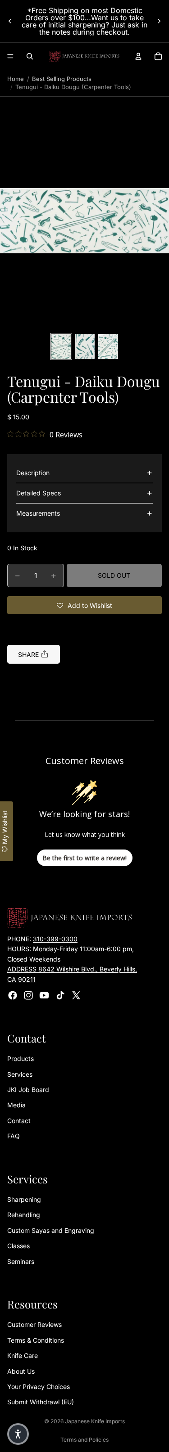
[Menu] (10, 56)
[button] (84, 220)
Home (15, 78)
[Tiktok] (60, 995)
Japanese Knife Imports (95, 1421)
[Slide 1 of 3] (61, 346)
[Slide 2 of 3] (85, 346)
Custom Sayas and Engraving (50, 1230)
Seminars (20, 1261)
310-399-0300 (55, 939)
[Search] (30, 56)
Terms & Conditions (35, 1340)
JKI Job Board (28, 1089)
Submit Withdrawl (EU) (40, 1402)
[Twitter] (76, 995)
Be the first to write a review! (84, 858)
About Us (21, 1371)
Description (33, 473)
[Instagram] (28, 995)
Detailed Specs (38, 493)
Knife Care (22, 1356)
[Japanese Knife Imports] (84, 56)
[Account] (138, 56)
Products (20, 1059)
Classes (18, 1246)
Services (19, 1074)
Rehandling (23, 1215)
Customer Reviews (34, 1325)
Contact (19, 1120)
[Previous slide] (10, 21)
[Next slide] (159, 21)
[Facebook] (12, 995)
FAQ (13, 1136)
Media (16, 1105)
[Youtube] (44, 995)
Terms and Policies (84, 1439)
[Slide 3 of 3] (108, 346)
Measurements (38, 513)
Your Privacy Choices (38, 1386)
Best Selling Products (61, 78)
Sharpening (24, 1199)
